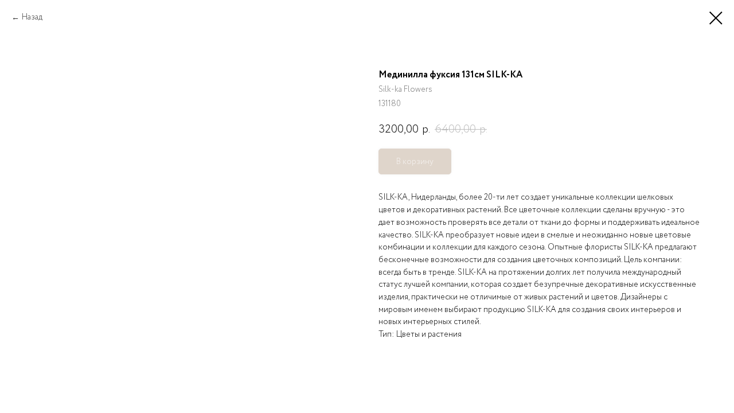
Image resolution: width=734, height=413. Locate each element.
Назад (32, 17)
